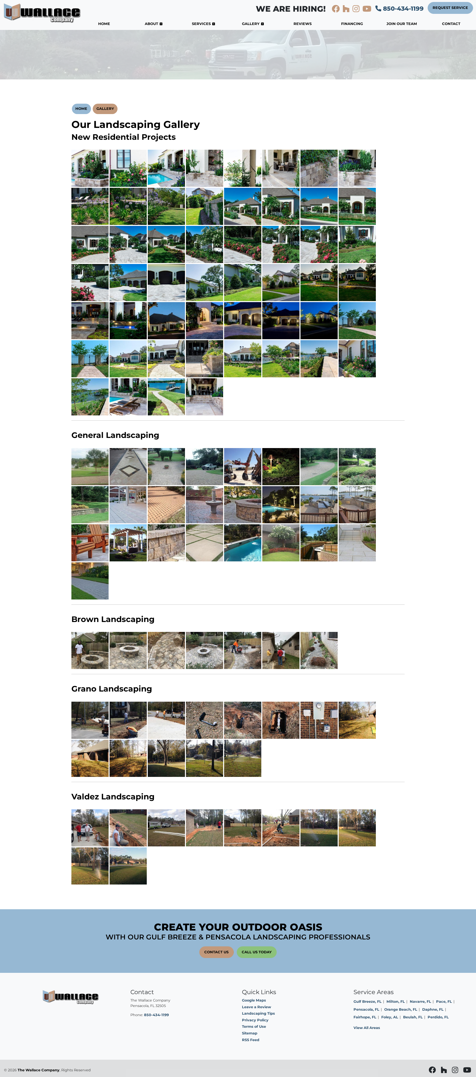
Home (81, 108)
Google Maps (254, 1000)
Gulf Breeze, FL (368, 1001)
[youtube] (366, 10)
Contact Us (216, 952)
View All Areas (367, 1028)
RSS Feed (250, 1040)
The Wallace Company (39, 1070)
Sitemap (249, 1033)
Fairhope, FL (365, 1017)
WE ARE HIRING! (291, 9)
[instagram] (356, 10)
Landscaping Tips (258, 1013)
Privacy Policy (255, 1020)
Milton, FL (396, 1001)
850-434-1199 (402, 8)
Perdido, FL (438, 1017)
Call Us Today (257, 952)
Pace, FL (444, 1001)
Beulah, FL (413, 1017)
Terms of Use (254, 1026)
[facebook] (336, 10)
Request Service (450, 7)
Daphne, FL (433, 1009)
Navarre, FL (420, 1001)
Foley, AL (389, 1017)
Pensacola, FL (366, 1009)
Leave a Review (256, 1007)
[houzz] (347, 10)
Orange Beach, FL (400, 1009)
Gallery (105, 108)
